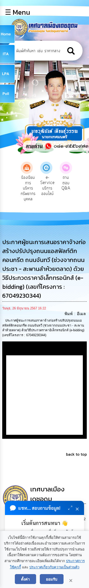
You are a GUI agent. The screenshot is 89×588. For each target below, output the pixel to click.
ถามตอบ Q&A (66, 183)
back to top (76, 454)
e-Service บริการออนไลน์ (47, 186)
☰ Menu (17, 12)
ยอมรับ (51, 579)
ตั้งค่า (25, 579)
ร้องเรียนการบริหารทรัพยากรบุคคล (28, 188)
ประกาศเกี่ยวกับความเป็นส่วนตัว (54, 567)
